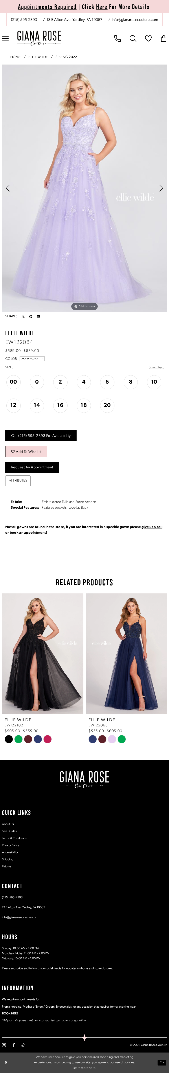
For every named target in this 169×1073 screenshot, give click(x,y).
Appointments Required (47, 7)
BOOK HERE (10, 1013)
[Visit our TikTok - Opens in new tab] (23, 1045)
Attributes (18, 480)
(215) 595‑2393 (12, 897)
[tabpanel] (84, 188)
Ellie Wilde (38, 57)
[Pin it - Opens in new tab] (30, 316)
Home (15, 57)
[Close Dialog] (6, 1063)
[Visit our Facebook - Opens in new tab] (14, 1045)
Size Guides (9, 831)
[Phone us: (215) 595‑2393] (117, 39)
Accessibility (10, 852)
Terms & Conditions (14, 838)
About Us (8, 824)
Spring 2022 (66, 57)
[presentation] (49, 653)
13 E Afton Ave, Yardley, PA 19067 (23, 907)
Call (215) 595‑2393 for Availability (41, 436)
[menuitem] (84, 19)
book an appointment (28, 533)
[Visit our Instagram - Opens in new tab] (4, 1045)
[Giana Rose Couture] (39, 38)
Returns (6, 866)
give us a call (151, 527)
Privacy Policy (10, 845)
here (92, 1068)
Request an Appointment (32, 467)
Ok (162, 1062)
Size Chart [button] (156, 367)
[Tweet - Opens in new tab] (23, 316)
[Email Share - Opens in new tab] (38, 316)
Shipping (7, 859)
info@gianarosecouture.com (20, 917)
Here (102, 7)
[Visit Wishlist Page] (148, 39)
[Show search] (133, 39)
